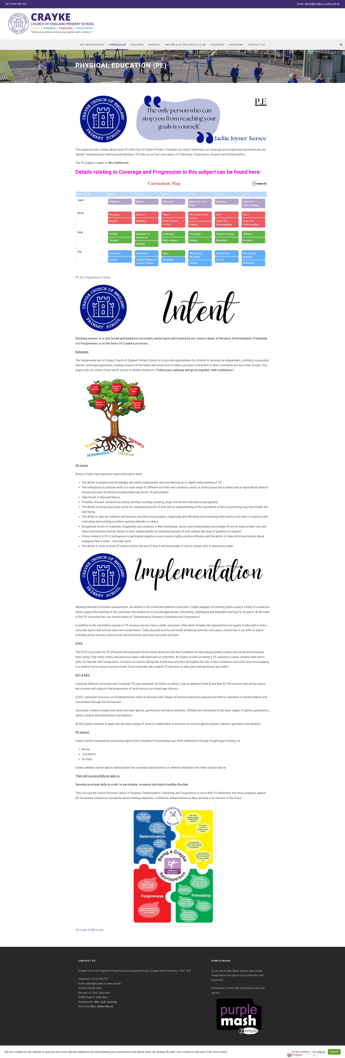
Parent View (95, 988)
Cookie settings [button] (300, 1052)
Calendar (217, 44)
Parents (154, 44)
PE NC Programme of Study (92, 277)
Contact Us (256, 44)
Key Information (92, 44)
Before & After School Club (185, 44)
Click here (104, 992)
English (297, 1054)
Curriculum (117, 44)
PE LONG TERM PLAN (89, 930)
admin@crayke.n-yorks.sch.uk (322, 4)
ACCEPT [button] (334, 1051)
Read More (318, 1052)
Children (137, 44)
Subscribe (236, 44)
